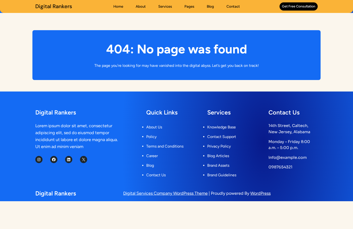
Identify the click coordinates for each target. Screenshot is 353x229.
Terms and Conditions (164, 146)
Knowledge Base (221, 127)
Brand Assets (218, 165)
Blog (150, 165)
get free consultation (298, 6)
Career (152, 156)
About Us (154, 127)
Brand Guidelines (221, 175)
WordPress (260, 193)
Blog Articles (218, 156)
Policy (151, 136)
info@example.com (287, 157)
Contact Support (221, 136)
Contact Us (156, 175)
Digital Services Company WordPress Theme (165, 193)
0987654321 (280, 167)
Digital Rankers (53, 6)
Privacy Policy (219, 146)
